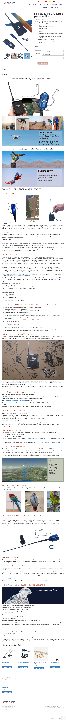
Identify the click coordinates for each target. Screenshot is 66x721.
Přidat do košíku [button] (23, 667)
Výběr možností (7, 667)
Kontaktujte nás (45, 7)
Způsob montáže (38, 50)
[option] (7, 56)
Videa (52, 7)
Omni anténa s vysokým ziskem (35, 438)
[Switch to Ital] (61, 1)
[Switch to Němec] (46, 1)
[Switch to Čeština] (53, 1)
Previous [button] (2, 56)
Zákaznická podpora (52, 4)
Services (60, 4)
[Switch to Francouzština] (42, 1)
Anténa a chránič (38, 56)
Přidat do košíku (43, 63)
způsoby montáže (6, 489)
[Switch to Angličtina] (38, 1)
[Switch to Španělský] (50, 1)
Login (61, 7)
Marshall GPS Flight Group (10, 577)
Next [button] (31, 56)
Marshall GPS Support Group (10, 578)
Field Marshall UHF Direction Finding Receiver (18, 275)
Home (29, 4)
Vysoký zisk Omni (54, 279)
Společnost (42, 4)
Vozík (56, 7)
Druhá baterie (37, 53)
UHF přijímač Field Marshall (9, 396)
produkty (35, 4)
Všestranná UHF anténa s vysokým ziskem (16, 400)
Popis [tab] (4, 69)
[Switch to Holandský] (57, 1)
